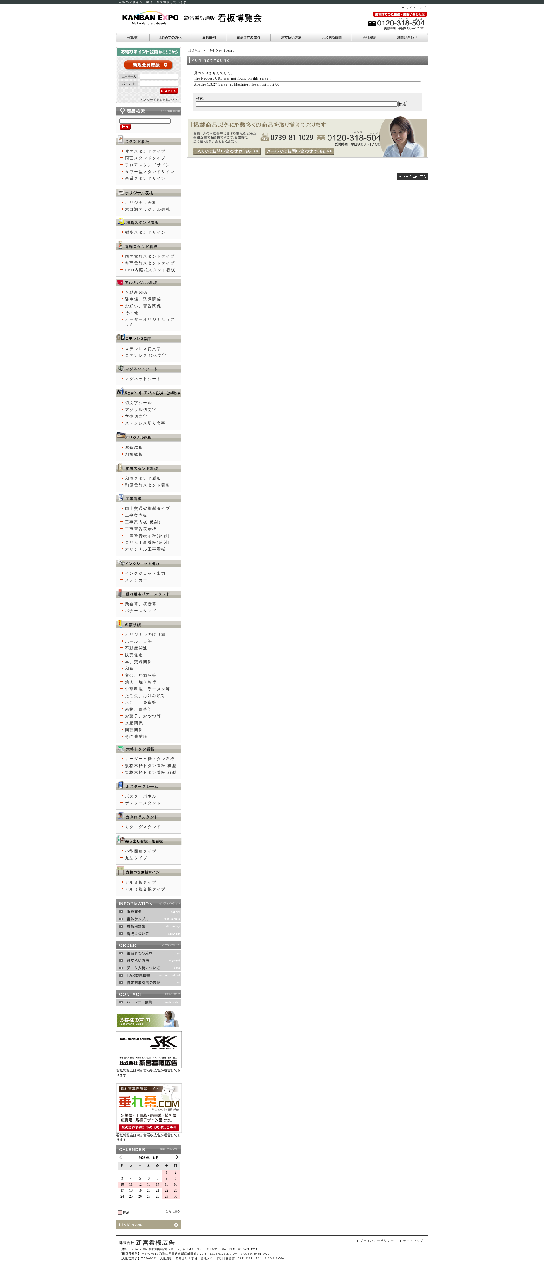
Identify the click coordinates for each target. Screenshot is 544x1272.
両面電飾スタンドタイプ (150, 256)
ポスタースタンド (143, 803)
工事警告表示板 (141, 529)
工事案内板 (136, 515)
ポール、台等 (138, 641)
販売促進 (134, 655)
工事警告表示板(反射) (147, 536)
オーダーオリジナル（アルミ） (150, 322)
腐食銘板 (134, 448)
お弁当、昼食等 (141, 702)
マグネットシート (143, 379)
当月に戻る (173, 1211)
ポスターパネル (141, 796)
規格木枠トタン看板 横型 (151, 766)
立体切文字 (136, 416)
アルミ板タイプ (141, 882)
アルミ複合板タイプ (145, 889)
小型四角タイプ (141, 851)
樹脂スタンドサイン (145, 232)
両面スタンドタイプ (145, 158)
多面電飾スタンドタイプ (150, 263)
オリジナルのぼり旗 (145, 634)
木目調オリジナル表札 (147, 209)
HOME (194, 50)
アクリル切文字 (141, 410)
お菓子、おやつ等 (143, 716)
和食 (129, 668)
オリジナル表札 (141, 203)
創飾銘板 (134, 454)
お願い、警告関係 (143, 306)
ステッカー (136, 580)
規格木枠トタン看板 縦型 (151, 772)
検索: (200, 99)
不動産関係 (136, 292)
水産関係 (134, 723)
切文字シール (138, 403)
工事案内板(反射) (143, 522)
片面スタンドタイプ (145, 151)
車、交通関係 (138, 662)
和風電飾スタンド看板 (147, 485)
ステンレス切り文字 (145, 423)
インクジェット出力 (145, 573)
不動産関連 (136, 648)
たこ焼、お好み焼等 (145, 696)
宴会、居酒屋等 (141, 675)
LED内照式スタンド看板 (150, 270)
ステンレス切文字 (143, 349)
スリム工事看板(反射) (147, 542)
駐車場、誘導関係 (143, 299)
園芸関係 (134, 730)
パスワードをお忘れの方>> (160, 99)
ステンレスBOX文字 (146, 355)
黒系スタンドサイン (145, 178)
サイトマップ (416, 7)
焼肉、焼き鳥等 (141, 682)
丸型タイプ (136, 858)
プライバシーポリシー (377, 1240)
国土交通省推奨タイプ (147, 508)
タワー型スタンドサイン (150, 172)
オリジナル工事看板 (145, 549)
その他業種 (136, 736)
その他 (132, 313)
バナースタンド (141, 611)
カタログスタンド (143, 827)
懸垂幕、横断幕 (141, 604)
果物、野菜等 (138, 709)
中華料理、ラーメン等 (147, 689)
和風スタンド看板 (143, 478)
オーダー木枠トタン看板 (150, 759)
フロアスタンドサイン (147, 165)
